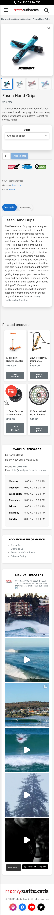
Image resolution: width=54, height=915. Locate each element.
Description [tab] (9, 207)
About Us (16, 545)
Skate (18, 19)
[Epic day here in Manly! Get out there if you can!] (27, 705)
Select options (15, 375)
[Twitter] (41, 907)
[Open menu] (5, 10)
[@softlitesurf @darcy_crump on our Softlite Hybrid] (27, 795)
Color (27, 129)
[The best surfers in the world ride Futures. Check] (27, 750)
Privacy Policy (18, 556)
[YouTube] (31, 907)
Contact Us (17, 548)
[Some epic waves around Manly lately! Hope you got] (27, 615)
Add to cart (20, 156)
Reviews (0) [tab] (25, 207)
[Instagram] (13, 907)
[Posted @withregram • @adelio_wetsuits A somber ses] (27, 840)
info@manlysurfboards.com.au (29, 470)
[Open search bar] (45, 10)
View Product (15, 428)
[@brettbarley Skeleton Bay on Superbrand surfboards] (27, 660)
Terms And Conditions (23, 552)
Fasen (12, 189)
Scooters (26, 19)
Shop (11, 19)
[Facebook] (22, 907)
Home (4, 19)
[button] (48, 28)
